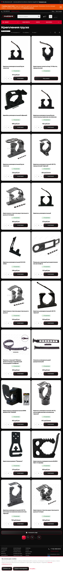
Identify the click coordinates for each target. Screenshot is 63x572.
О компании (4, 550)
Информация (17, 548)
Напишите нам (42, 2)
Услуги (38, 22)
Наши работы (26, 22)
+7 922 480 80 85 (6, 11)
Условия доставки (17, 553)
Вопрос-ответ (29, 551)
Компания (4, 548)
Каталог (7, 22)
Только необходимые (21, 568)
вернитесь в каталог (28, 8)
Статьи (27, 550)
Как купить (49, 22)
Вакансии (3, 553)
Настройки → (33, 568)
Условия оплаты (17, 551)
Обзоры (27, 555)
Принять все (7, 568)
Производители (17, 550)
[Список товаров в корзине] (53, 18)
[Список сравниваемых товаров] (43, 17)
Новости (3, 551)
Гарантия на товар (17, 555)
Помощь (28, 548)
